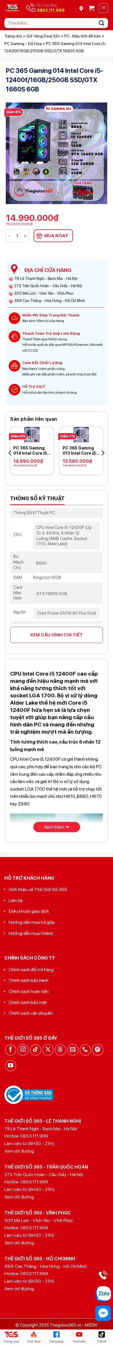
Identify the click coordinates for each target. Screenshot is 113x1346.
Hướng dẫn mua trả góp (32, 922)
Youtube (79, 1341)
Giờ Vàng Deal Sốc (43, 36)
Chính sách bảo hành (28, 980)
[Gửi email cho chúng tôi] (73, 1049)
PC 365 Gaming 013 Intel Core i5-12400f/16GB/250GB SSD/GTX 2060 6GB (81, 451)
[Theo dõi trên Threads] (60, 1049)
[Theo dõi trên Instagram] (23, 1049)
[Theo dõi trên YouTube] (10, 1065)
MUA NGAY (56, 235)
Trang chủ (13, 36)
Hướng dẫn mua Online (31, 933)
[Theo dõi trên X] (48, 1049)
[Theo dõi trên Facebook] (10, 1049)
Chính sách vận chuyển (31, 1013)
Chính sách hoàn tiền (29, 991)
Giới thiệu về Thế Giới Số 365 (38, 889)
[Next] (102, 453)
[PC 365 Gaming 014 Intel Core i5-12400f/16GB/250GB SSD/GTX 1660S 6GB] (31, 434)
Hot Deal (34, 1341)
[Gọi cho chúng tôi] (85, 1049)
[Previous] (10, 453)
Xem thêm (54, 827)
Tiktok (101, 1341)
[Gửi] (101, 23)
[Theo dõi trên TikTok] (35, 1049)
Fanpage (56, 1341)
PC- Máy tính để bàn (82, 36)
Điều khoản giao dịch (29, 911)
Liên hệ (16, 900)
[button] (91, 8)
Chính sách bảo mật (28, 1002)
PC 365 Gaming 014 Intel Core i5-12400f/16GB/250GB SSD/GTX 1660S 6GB (32, 451)
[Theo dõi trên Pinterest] (97, 1049)
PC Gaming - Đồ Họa (23, 43)
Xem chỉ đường (19, 1151)
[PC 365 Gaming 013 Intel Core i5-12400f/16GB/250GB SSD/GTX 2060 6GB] (81, 434)
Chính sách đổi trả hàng (31, 969)
